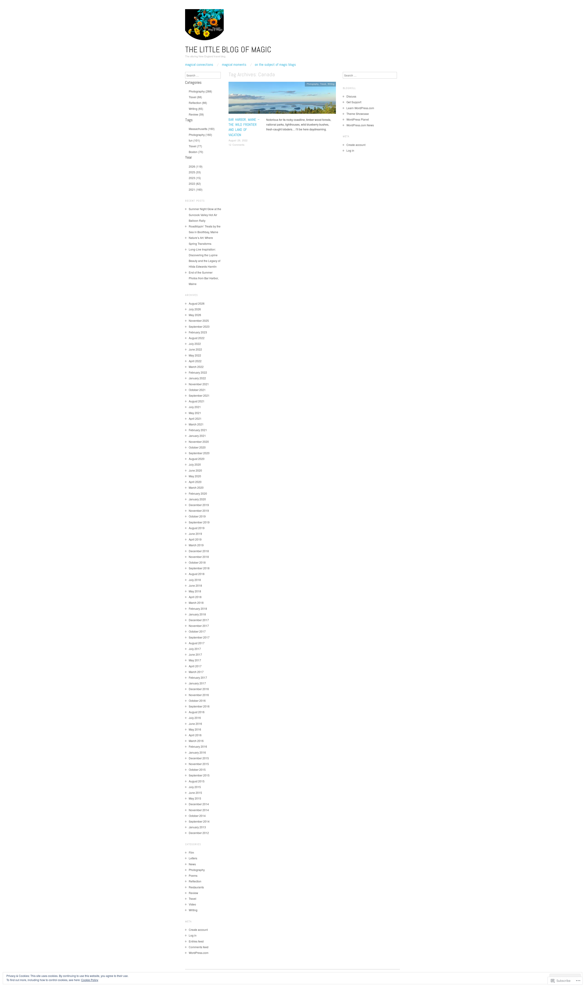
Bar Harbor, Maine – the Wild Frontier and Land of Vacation (244, 127)
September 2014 (199, 821)
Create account (198, 930)
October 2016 (197, 700)
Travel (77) (195, 146)
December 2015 (199, 758)
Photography (312, 83)
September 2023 (199, 326)
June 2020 (195, 470)
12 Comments (237, 144)
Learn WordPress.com (360, 108)
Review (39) (196, 114)
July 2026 (195, 309)
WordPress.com (198, 953)
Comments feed (198, 947)
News (192, 864)
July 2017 (195, 649)
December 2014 (199, 804)
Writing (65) (196, 109)
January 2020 (197, 499)
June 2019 (195, 534)
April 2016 (195, 735)
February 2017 (198, 677)
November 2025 (199, 320)
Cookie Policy (89, 980)
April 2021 (195, 418)
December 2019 (199, 505)
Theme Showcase (357, 114)
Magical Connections (199, 64)
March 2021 (196, 424)
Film (191, 852)
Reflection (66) (198, 103)
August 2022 (197, 338)
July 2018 (195, 580)
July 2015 (195, 787)
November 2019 (199, 510)
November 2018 (199, 557)
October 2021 (197, 390)
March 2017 (196, 672)
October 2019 (197, 516)
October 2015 (197, 769)
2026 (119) (195, 166)
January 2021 (197, 436)
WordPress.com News (360, 125)
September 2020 (199, 453)
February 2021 (198, 430)
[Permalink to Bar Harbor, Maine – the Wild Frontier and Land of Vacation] (282, 99)
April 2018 (195, 597)
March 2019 (196, 545)
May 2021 (195, 413)
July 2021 (195, 407)
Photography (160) (200, 135)
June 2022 (195, 349)
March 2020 (196, 487)
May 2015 (195, 798)
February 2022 (198, 372)
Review (193, 893)
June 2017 (195, 654)
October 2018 (197, 562)
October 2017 (197, 631)
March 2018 (196, 602)
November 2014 (199, 810)
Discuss (351, 96)
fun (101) (194, 140)
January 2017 (197, 683)
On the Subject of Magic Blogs (275, 64)
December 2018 (199, 551)
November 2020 (199, 441)
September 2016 (199, 706)
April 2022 (195, 361)
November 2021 (199, 384)
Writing (331, 83)
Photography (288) (200, 91)
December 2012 (199, 833)
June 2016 (195, 724)
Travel (323, 83)
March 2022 (196, 367)
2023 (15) (195, 178)
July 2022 (195, 344)
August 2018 (197, 574)
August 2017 (197, 643)
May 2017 (195, 660)
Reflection (195, 881)
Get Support (353, 102)
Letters (193, 858)
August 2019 (197, 528)
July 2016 (195, 718)
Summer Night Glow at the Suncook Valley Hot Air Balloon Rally (205, 214)
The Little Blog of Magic (228, 49)
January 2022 (197, 378)
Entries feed (196, 941)
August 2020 (197, 459)
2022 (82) (195, 183)
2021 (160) (195, 189)
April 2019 (195, 539)
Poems (193, 875)
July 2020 (195, 464)
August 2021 (197, 401)
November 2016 (199, 695)
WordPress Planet (357, 119)
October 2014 (197, 816)
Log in (193, 935)
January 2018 (197, 614)
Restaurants (196, 887)
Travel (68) (195, 97)
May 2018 (195, 591)
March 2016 (196, 741)
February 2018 (198, 608)
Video (192, 904)
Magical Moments (234, 64)
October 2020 (197, 447)
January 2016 (197, 752)
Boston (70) (196, 152)
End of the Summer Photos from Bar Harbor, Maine (203, 278)
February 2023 (198, 332)
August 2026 (197, 303)
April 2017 (195, 666)
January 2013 (197, 827)
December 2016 (199, 689)
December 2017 (199, 620)
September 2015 (199, 775)
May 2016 (195, 729)
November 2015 (199, 764)
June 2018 (195, 585)
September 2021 (199, 395)
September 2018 (199, 568)
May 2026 (195, 315)
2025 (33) (195, 172)
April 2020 (195, 482)
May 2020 (195, 476)
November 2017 (199, 626)
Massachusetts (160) (202, 129)
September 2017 (199, 637)
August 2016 (197, 712)
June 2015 (195, 792)
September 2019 (199, 522)
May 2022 (195, 355)
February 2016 (198, 746)
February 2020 (198, 493)
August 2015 (197, 781)
